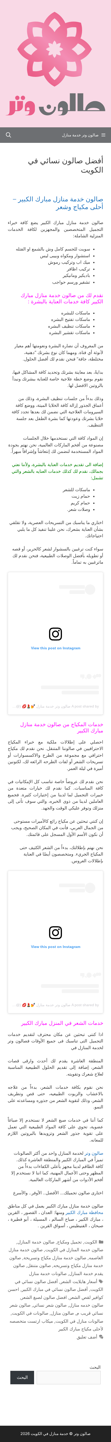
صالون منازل (62, 1313)
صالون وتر (94, 1153)
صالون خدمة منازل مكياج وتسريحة (54, 1257)
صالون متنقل (39, 1265)
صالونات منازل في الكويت (79, 1321)
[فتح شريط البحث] (8, 135)
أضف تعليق (87, 1337)
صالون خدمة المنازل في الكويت (74, 1249)
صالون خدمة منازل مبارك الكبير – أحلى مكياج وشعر (58, 203)
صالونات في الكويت (30, 1313)
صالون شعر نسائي (50, 1305)
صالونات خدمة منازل (48, 1273)
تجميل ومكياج (69, 1242)
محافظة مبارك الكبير (84, 1212)
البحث (95, 1367)
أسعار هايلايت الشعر (78, 1281)
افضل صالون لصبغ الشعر (44, 1297)
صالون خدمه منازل (86, 1305)
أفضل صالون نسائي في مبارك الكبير (55, 1289)
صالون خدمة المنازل (36, 1242)
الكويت (90, 1242)
